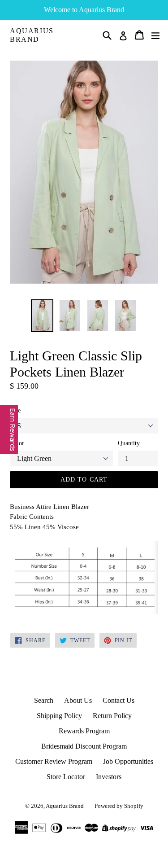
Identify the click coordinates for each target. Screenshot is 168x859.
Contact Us (118, 700)
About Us (78, 700)
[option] (42, 315)
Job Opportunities (128, 761)
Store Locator (66, 776)
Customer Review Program (53, 761)
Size (15, 410)
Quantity (129, 443)
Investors (108, 776)
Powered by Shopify (119, 805)
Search (43, 700)
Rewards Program (84, 731)
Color (17, 443)
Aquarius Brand (32, 35)
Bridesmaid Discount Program (84, 746)
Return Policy (112, 715)
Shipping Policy (59, 715)
